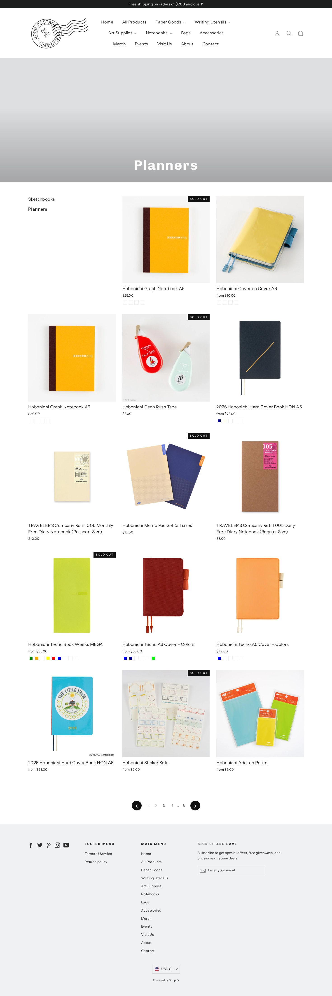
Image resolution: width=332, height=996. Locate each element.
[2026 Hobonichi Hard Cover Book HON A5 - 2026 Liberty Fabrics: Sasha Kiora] (242, 421)
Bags (186, 32)
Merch (119, 44)
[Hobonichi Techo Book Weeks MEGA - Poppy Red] (54, 658)
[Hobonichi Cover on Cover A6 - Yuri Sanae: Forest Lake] (236, 302)
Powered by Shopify (166, 980)
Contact (211, 44)
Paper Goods (169, 22)
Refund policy (96, 862)
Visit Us (164, 44)
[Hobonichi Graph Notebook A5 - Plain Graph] (125, 302)
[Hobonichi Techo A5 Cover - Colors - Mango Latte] (242, 658)
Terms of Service (98, 854)
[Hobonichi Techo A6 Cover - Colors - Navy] (131, 658)
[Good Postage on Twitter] (39, 845)
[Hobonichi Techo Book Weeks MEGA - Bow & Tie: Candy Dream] (76, 658)
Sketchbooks (41, 199)
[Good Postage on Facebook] (31, 845)
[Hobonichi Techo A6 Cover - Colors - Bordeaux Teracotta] (148, 658)
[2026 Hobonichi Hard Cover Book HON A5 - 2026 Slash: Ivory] (225, 421)
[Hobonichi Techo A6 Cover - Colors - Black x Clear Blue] (125, 658)
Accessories (212, 32)
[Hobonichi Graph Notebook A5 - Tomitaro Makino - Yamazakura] (131, 302)
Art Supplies (120, 32)
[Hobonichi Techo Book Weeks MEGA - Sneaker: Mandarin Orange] (37, 658)
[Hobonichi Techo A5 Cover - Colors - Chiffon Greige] (230, 658)
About (187, 44)
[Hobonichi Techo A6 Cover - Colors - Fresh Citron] (136, 658)
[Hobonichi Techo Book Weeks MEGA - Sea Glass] (42, 658)
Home (107, 22)
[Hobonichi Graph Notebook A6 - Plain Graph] (31, 421)
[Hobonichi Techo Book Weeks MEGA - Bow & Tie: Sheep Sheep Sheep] (70, 658)
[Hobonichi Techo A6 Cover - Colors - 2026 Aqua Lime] (153, 658)
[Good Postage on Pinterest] (48, 845)
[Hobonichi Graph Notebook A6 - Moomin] (48, 421)
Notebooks (157, 32)
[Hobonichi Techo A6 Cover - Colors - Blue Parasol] (142, 658)
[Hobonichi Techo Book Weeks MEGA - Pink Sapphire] (65, 658)
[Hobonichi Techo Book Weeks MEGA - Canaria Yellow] (48, 658)
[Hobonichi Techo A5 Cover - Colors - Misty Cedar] (236, 658)
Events (141, 44)
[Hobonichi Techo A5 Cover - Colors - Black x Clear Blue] (219, 658)
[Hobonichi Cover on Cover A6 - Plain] (219, 302)
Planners (37, 209)
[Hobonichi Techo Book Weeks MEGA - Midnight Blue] (59, 658)
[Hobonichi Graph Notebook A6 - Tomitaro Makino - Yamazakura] (37, 421)
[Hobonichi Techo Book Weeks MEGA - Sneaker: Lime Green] (31, 658)
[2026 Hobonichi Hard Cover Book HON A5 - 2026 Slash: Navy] (219, 421)
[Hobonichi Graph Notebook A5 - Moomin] (142, 302)
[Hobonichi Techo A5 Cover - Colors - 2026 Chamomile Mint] (225, 658)
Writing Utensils (211, 22)
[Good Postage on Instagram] (57, 845)
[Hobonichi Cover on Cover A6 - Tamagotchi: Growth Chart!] (230, 302)
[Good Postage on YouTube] (66, 845)
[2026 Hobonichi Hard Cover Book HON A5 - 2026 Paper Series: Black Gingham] (230, 421)
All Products (134, 22)
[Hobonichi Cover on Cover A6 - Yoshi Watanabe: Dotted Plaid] (225, 302)
